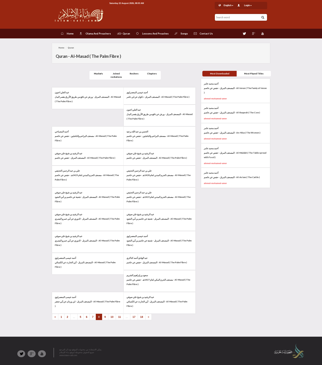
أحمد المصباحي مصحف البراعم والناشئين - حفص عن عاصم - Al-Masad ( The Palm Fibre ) (86, 136)
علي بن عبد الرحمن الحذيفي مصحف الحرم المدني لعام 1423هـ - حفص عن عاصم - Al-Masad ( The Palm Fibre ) (87, 175)
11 (119, 316)
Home (61, 48)
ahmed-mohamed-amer (215, 98)
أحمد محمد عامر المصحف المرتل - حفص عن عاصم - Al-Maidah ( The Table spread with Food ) (235, 153)
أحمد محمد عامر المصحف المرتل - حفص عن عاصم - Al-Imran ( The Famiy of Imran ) (235, 88)
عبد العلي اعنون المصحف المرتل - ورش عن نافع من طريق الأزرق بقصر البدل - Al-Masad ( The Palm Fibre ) (88, 97)
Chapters (152, 73)
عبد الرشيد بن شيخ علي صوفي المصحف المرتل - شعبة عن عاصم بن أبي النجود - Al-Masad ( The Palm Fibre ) (87, 197)
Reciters (134, 73)
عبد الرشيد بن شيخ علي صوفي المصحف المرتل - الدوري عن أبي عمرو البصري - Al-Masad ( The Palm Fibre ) (87, 219)
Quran (71, 48)
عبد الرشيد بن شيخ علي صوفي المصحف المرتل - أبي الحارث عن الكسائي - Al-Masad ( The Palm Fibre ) (157, 301)
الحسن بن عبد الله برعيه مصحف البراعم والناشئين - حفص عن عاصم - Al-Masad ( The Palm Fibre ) (157, 136)
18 (141, 316)
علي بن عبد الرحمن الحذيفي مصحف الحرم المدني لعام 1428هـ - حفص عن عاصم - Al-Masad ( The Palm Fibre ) (159, 175)
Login (247, 5)
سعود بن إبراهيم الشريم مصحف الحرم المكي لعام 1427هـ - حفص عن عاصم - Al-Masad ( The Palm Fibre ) (158, 280)
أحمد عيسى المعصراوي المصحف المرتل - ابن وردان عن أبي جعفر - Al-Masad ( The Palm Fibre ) (87, 301)
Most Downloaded (219, 73)
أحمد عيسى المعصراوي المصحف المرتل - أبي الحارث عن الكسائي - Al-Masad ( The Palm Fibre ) (85, 262)
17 (133, 316)
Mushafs (98, 73)
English (227, 5)
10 (112, 316)
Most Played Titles (253, 73)
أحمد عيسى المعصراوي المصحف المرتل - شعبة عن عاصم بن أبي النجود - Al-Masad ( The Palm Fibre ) (159, 240)
